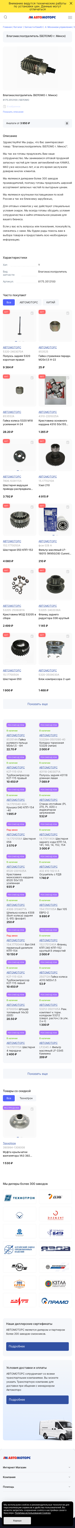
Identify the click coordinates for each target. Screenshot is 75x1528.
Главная (7, 27)
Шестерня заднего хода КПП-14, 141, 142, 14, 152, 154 (53, 842)
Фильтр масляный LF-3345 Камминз (51, 1050)
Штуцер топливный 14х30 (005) (18, 1012)
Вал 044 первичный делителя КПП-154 (21, 947)
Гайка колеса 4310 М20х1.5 (53, 978)
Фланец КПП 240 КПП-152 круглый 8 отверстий (53, 947)
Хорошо (17, 1520)
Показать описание (13, 111)
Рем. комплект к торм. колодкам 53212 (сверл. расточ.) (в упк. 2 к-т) (53, 1015)
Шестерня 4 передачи (21, 1049)
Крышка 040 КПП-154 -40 (20, 809)
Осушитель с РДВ (50, 874)
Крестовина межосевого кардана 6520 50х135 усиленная (20, 879)
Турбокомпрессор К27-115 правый (18, 777)
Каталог (18, 27)
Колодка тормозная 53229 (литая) (51, 744)
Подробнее (17, 1346)
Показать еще (37, 704)
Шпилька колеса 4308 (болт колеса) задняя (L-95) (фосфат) (20, 915)
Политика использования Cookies (33, 1513)
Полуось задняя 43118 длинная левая (53, 777)
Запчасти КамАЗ (33, 27)
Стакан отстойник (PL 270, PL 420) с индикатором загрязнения (52, 808)
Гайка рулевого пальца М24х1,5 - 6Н (17, 742)
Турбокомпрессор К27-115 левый (18, 982)
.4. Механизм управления (58, 27)
